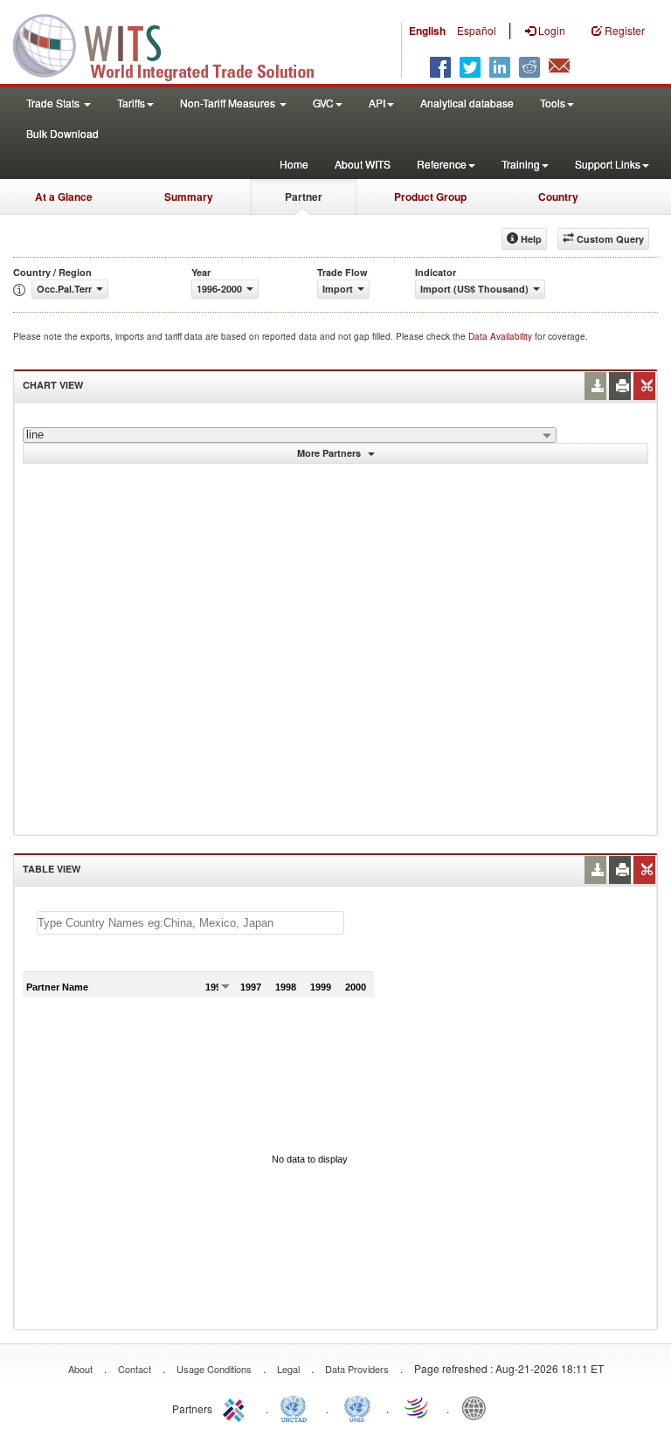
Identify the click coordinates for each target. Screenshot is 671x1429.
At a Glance (64, 196)
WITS (174, 43)
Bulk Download (62, 133)
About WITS (363, 163)
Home (294, 163)
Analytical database (467, 102)
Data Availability (501, 336)
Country (558, 196)
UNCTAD (297, 1407)
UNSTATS (357, 1407)
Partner (303, 196)
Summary (188, 196)
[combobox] (290, 435)
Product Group (430, 196)
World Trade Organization (417, 1407)
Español (476, 30)
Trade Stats (54, 102)
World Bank (477, 1407)
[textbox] (190, 923)
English (427, 30)
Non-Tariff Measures (229, 102)
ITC (236, 1407)
